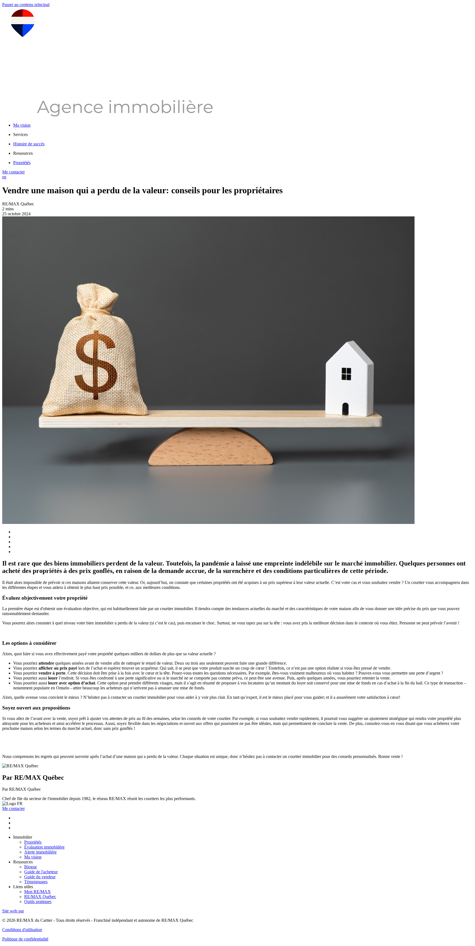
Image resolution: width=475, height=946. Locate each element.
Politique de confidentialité (25, 939)
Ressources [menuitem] (23, 153)
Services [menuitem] (20, 134)
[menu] (243, 134)
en (4, 177)
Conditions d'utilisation (22, 929)
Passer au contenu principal (25, 4)
